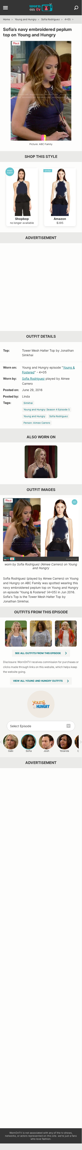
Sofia (29, 750)
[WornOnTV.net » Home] (41, 7)
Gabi (10, 750)
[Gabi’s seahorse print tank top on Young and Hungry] (16, 634)
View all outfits (38, 680)
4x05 (68, 19)
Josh (46, 750)
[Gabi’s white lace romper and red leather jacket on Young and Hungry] (66, 634)
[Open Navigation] (5, 8)
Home (6, 19)
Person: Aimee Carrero (37, 422)
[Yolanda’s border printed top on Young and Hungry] (41, 634)
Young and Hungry (25, 19)
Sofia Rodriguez (50, 19)
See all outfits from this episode (38, 653)
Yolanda (64, 750)
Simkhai (28, 403)
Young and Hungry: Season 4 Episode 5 (47, 409)
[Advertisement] (41, 287)
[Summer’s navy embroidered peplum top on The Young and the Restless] (41, 461)
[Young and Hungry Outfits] (41, 704)
